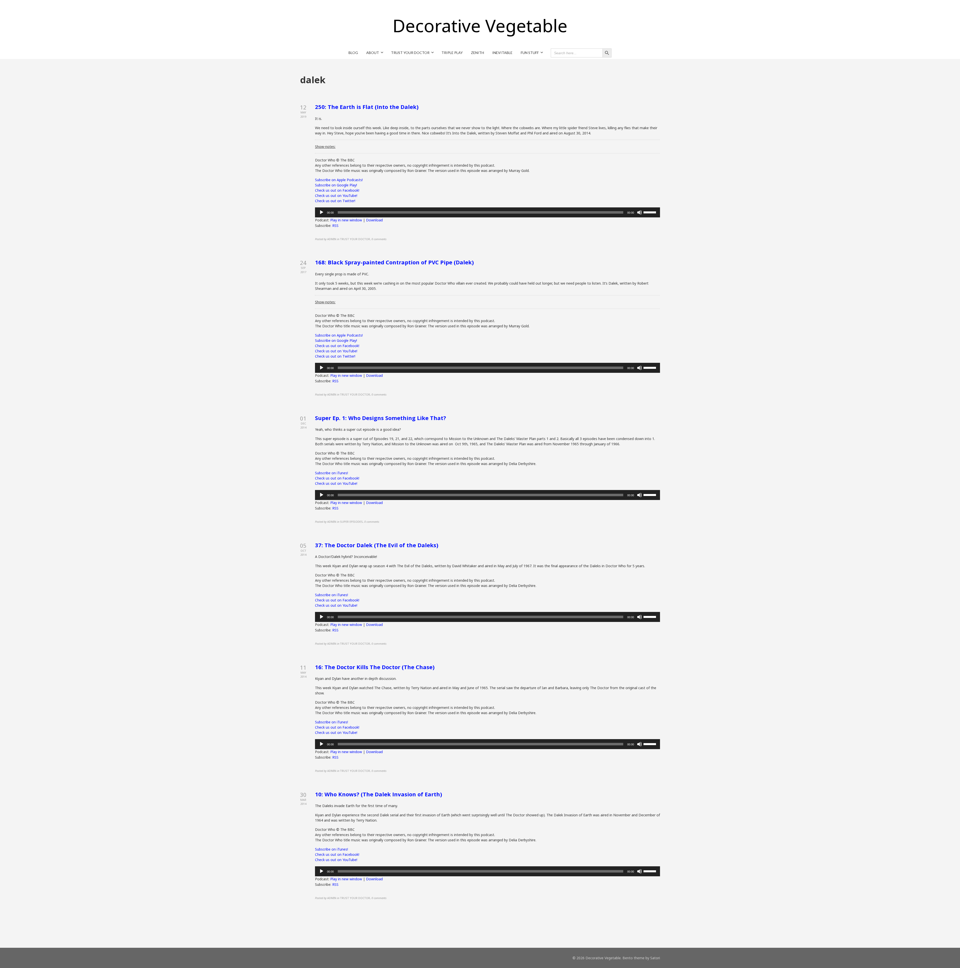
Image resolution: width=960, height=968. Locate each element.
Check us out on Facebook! (337, 190)
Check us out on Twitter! (335, 200)
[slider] (651, 211)
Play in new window (346, 220)
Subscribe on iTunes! (331, 473)
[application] (487, 212)
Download (374, 220)
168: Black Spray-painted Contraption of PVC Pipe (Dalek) (394, 262)
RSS (335, 225)
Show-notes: (325, 146)
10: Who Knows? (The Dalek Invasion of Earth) (378, 794)
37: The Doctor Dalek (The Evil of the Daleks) (376, 545)
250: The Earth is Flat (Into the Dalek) (366, 106)
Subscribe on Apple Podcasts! (339, 179)
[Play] (321, 212)
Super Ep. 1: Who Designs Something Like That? (380, 418)
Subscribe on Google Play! (336, 185)
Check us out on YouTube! (336, 195)
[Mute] (639, 212)
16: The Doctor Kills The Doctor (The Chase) (374, 667)
